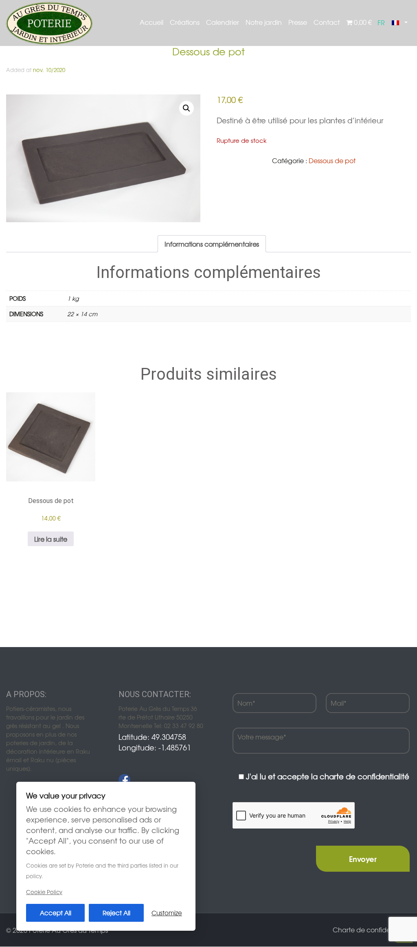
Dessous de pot (332, 160)
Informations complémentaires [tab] (212, 244)
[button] (186, 108)
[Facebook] (124, 780)
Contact (327, 22)
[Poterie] (49, 22)
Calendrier (222, 22)
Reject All (116, 912)
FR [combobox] (381, 22)
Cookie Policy (44, 892)
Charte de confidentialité (372, 929)
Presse (297, 22)
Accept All (55, 912)
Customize (166, 912)
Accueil (151, 22)
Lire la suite (50, 539)
